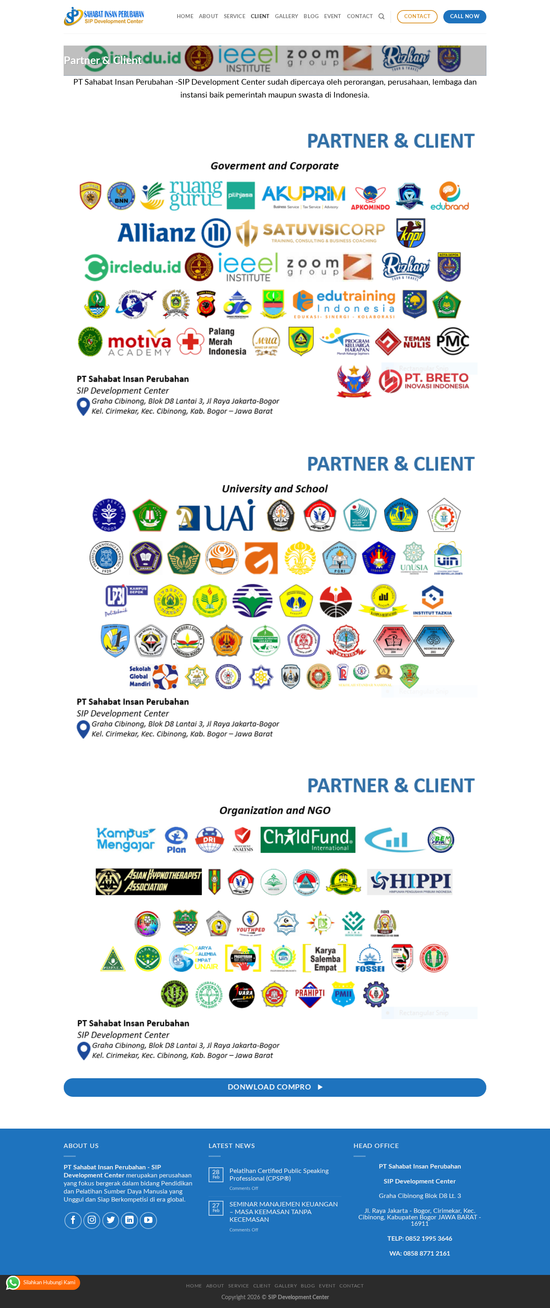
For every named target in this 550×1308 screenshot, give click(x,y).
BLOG (311, 16)
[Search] (381, 16)
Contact (360, 16)
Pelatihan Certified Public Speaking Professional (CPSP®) (279, 1175)
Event (332, 16)
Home (185, 16)
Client (260, 16)
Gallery (286, 16)
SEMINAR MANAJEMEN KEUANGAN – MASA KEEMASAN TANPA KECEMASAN (284, 1212)
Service (234, 16)
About (208, 16)
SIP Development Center (298, 1297)
